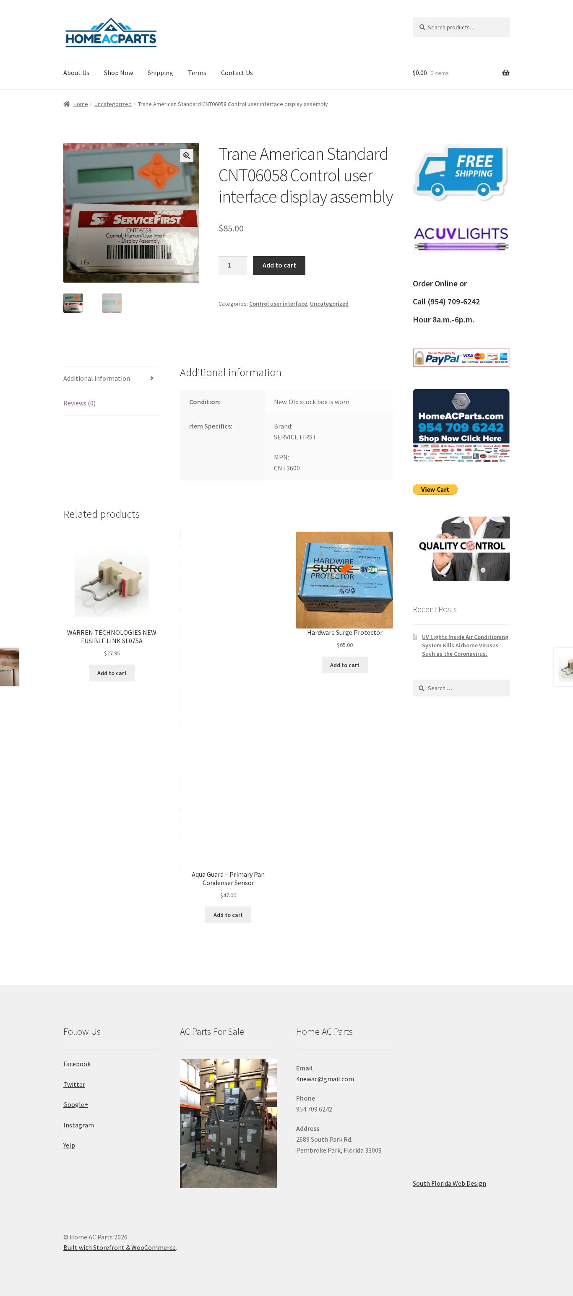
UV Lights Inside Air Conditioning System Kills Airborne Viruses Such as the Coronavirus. (465, 645)
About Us (76, 72)
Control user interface (278, 303)
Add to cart (279, 265)
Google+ (75, 1104)
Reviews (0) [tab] (79, 403)
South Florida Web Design (449, 1183)
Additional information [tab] (96, 378)
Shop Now (118, 72)
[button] (186, 155)
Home (80, 104)
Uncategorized (113, 104)
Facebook (77, 1064)
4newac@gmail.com (325, 1079)
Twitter (74, 1084)
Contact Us (237, 72)
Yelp (69, 1145)
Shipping (160, 72)
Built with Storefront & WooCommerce (119, 1247)
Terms (197, 72)
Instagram (78, 1125)
